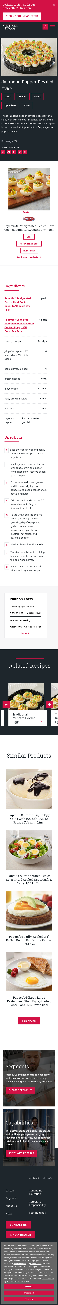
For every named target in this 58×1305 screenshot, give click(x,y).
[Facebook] (9, 152)
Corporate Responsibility (37, 1203)
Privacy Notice (20, 1263)
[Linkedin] (14, 152)
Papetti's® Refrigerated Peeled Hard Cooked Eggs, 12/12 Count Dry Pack (18, 304)
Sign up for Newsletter (22, 16)
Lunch (8, 96)
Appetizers (10, 105)
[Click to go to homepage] (10, 27)
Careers (10, 1190)
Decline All (29, 1293)
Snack (37, 96)
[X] (20, 152)
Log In (49, 1178)
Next (6, 704)
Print (25, 152)
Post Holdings (37, 1212)
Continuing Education (35, 1192)
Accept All (29, 1287)
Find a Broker (20, 1234)
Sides (27, 105)
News (9, 1213)
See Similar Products (27, 257)
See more (29, 1020)
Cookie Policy (36, 1263)
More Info (29, 1299)
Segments (12, 1198)
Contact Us (18, 1225)
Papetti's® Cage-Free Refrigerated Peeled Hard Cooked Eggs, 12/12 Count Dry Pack (19, 325)
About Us (11, 1206)
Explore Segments (20, 1090)
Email (3, 152)
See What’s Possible (21, 1153)
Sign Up (36, 1178)
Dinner (22, 96)
